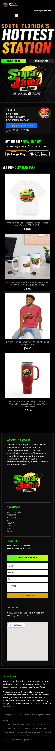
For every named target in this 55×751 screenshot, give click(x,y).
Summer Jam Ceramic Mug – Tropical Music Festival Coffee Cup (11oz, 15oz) (27, 283)
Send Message (27, 595)
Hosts (9, 528)
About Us (11, 523)
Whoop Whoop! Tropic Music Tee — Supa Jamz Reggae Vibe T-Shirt (27, 223)
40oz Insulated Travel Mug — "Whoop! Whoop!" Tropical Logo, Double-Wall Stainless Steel (27, 404)
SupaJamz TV (13, 515)
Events (10, 525)
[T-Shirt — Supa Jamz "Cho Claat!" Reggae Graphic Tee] (27, 316)
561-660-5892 (46, 10)
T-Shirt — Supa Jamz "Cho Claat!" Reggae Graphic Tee (27, 343)
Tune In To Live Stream (21, 125)
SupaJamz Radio (14, 512)
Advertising (11, 517)
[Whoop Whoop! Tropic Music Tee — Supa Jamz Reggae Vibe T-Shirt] (27, 197)
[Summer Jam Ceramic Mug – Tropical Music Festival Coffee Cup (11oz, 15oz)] (27, 256)
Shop (9, 520)
